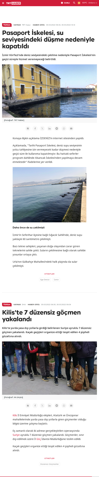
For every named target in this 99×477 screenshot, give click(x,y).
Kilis (15, 415)
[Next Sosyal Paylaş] (27, 128)
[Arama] (74, 3)
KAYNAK (17, 25)
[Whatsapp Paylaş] (64, 128)
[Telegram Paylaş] (56, 128)
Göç (38, 439)
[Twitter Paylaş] (42, 128)
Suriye (16, 435)
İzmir (56, 279)
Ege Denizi (45, 279)
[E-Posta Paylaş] (71, 128)
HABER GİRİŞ (39, 25)
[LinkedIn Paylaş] (49, 128)
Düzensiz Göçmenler (49, 464)
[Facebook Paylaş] (35, 128)
